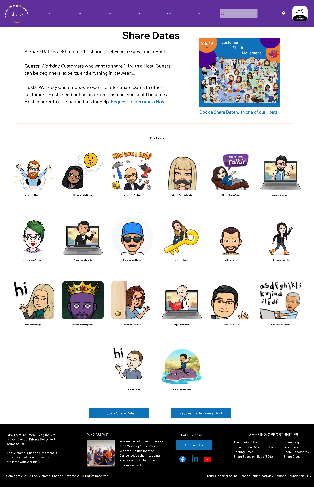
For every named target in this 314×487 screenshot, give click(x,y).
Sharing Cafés (243, 452)
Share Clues (292, 456)
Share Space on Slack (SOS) (253, 456)
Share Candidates (296, 452)
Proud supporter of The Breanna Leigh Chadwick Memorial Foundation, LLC (258, 476)
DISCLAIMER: (17, 435)
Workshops (291, 447)
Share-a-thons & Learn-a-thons (255, 447)
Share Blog (291, 442)
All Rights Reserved (94, 476)
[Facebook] (182, 459)
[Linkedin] (195, 459)
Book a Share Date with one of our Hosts (239, 112)
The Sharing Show (246, 442)
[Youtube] (207, 459)
